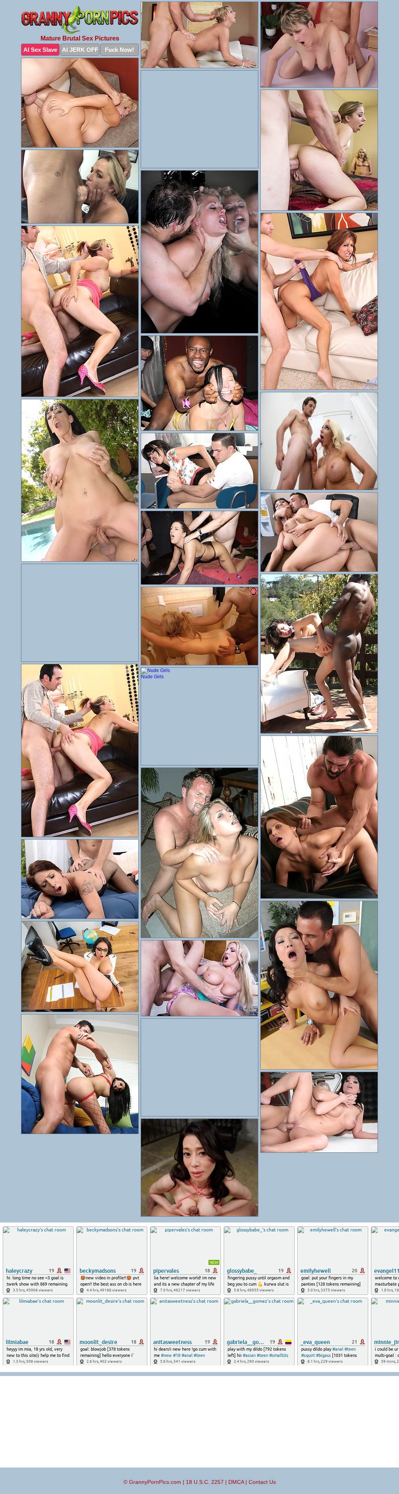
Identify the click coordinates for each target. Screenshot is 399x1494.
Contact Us (262, 1482)
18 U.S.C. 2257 (205, 1482)
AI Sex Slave (40, 49)
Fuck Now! (119, 49)
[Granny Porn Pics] (80, 20)
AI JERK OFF (80, 49)
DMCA (236, 1482)
